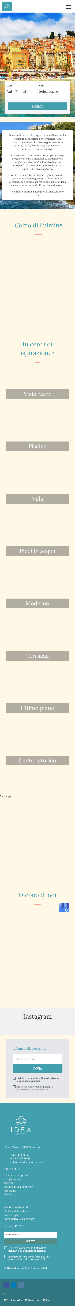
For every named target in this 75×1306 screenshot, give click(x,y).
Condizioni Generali (16, 1207)
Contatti (9, 1194)
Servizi (8, 1183)
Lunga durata (12, 1179)
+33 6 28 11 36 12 (19, 1154)
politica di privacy (48, 1078)
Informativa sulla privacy (19, 1218)
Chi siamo (10, 1190)
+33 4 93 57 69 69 (20, 1158)
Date (10, 85)
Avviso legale (12, 1215)
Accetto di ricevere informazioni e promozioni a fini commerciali (35, 1088)
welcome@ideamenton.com (26, 1162)
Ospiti (42, 85)
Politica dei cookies (16, 1211)
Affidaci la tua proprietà (18, 1186)
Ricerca (37, 106)
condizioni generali (29, 1080)
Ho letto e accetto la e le (38, 1079)
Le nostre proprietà (16, 1175)
